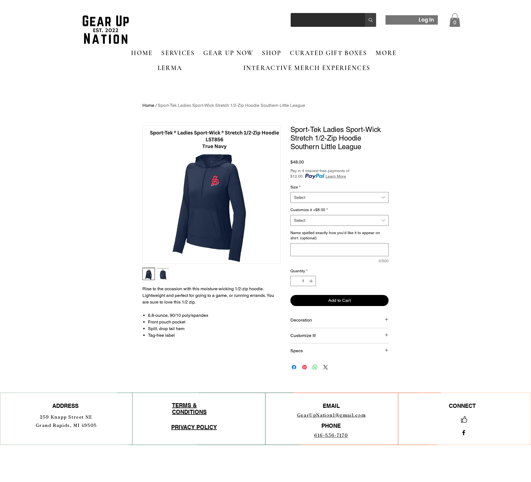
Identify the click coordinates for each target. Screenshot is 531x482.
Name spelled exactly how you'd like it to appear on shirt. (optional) (335, 235)
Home (148, 105)
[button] (454, 20)
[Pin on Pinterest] (304, 367)
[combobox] (339, 197)
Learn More (336, 176)
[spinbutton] (303, 281)
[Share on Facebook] (294, 367)
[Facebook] (463, 432)
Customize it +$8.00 (309, 210)
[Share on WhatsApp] (315, 367)
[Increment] (311, 281)
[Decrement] (294, 281)
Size (295, 187)
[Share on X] (325, 367)
